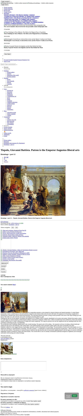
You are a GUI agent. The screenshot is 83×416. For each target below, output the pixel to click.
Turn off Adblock (5, 338)
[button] (8, 7)
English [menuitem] (11, 60)
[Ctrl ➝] (19, 250)
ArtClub (8, 86)
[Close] (16, 64)
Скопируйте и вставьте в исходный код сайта (13, 401)
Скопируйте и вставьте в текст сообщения (12, 404)
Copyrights (27, 414)
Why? (14, 284)
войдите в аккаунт (29, 390)
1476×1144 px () (17, 223)
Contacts (14, 413)
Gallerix (8, 407)
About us (9, 413)
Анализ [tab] (6, 161)
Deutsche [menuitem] (24, 60)
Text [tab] (5, 160)
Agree (74, 395)
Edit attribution (4, 221)
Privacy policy (20, 414)
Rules (7, 414)
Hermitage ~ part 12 (14, 224)
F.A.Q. (5, 413)
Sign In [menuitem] (6, 61)
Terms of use (12, 414)
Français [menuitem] (20, 60)
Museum (7, 68)
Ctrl (12, 227)
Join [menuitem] (9, 61)
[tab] (6, 157)
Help (2, 413)
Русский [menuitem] (6, 60)
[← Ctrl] (9, 237)
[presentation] (43, 163)
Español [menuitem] (15, 60)
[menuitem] (28, 60)
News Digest (7, 54)
